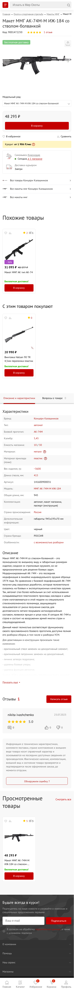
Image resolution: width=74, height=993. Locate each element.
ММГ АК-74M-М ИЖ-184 (47, 488)
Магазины (8, 971)
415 (36, 475)
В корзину (37, 125)
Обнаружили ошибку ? (37, 781)
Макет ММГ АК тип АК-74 (18, 272)
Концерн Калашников (46, 418)
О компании (9, 944)
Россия (37, 512)
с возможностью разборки (49, 542)
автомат (38, 425)
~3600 (37, 468)
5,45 (36, 438)
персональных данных (48, 929)
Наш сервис (9, 962)
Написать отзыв (59, 699)
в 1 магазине (35, 158)
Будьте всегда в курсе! (21, 902)
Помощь (7, 953)
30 (40, 445)
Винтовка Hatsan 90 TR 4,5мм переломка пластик (18, 359)
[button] (6, 61)
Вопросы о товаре (54, 398)
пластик (38, 458)
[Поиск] (40, 5)
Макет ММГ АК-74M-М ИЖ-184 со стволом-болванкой (16, 862)
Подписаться (58, 920)
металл (38, 451)
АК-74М (38, 431)
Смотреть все (63, 799)
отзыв (48, 32)
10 (35, 445)
